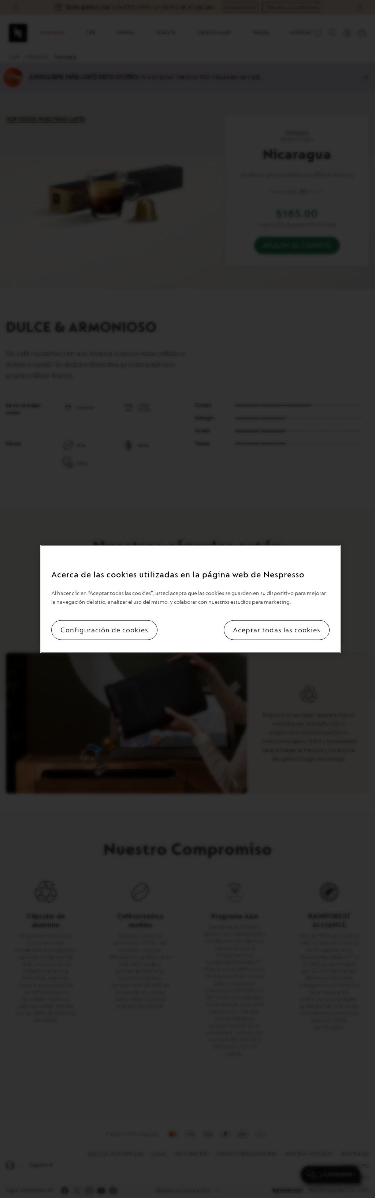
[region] (190, 599)
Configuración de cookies (104, 629)
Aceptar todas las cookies (276, 629)
